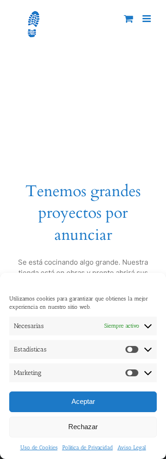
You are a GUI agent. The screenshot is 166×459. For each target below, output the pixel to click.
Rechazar (83, 427)
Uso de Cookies (39, 447)
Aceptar (83, 401)
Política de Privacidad (87, 447)
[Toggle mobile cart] (128, 18)
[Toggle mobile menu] (147, 18)
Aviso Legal (132, 447)
